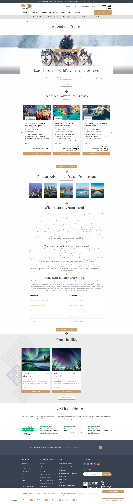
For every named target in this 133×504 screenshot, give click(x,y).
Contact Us (43, 463)
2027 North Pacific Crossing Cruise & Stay (96, 124)
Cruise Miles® (43, 472)
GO (101, 447)
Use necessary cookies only (113, 500)
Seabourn (33, 316)
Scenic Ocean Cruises (37, 311)
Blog (22, 477)
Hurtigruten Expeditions (37, 306)
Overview (25, 33)
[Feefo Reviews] (106, 485)
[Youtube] (91, 464)
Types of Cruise (65, 12)
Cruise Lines (34, 12)
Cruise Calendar (25, 472)
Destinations (53, 12)
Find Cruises (24, 463)
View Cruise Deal (36, 153)
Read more (35, 391)
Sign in (76, 6)
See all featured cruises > (77, 300)
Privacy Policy (62, 479)
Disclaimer (61, 482)
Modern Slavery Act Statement (67, 485)
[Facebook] (84, 464)
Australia (34, 258)
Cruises (34, 33)
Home (22, 21)
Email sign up (85, 6)
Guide (41, 33)
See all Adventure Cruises (66, 166)
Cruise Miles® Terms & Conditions (68, 473)
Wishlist (68, 6)
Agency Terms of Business (65, 463)
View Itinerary (28, 143)
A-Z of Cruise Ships (26, 469)
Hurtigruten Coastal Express (39, 300)
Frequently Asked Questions (47, 480)
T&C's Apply (92, 1)
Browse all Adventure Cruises (65, 50)
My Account (43, 466)
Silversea (33, 321)
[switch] (47, 500)
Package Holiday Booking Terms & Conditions (68, 467)
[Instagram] (98, 464)
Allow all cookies (113, 491)
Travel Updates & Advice (46, 483)
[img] (37, 112)
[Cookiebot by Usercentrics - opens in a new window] (13, 501)
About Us (23, 480)
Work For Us (24, 483)
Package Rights (62, 470)
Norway (36, 249)
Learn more (65, 85)
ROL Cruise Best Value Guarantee (49, 474)
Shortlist (42, 469)
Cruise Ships (43, 12)
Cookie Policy (62, 476)
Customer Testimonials (27, 486)
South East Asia (41, 265)
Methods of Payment (45, 477)
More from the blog (65, 398)
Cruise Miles (77, 12)
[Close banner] (127, 490)
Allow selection (113, 496)
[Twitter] (88, 464)
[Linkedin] (95, 464)
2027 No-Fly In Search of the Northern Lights (35, 124)
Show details (83, 499)
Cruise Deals (25, 12)
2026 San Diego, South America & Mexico (64, 124)
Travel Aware (43, 486)
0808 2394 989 (106, 6)
